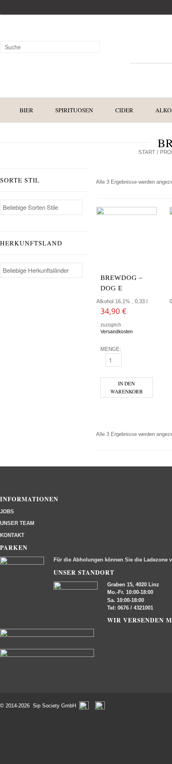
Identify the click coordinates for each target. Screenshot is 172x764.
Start (146, 152)
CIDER (124, 110)
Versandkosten (116, 331)
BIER (26, 110)
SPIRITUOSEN (74, 110)
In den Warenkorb (126, 387)
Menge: (110, 349)
